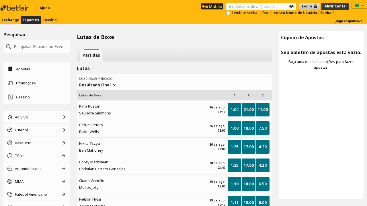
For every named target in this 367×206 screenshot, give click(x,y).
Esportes (31, 19)
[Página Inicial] (15, 8)
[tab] (91, 55)
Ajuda (45, 7)
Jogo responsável (350, 21)
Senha (326, 12)
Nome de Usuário (302, 12)
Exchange (10, 19)
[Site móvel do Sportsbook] (212, 6)
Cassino (49, 19)
